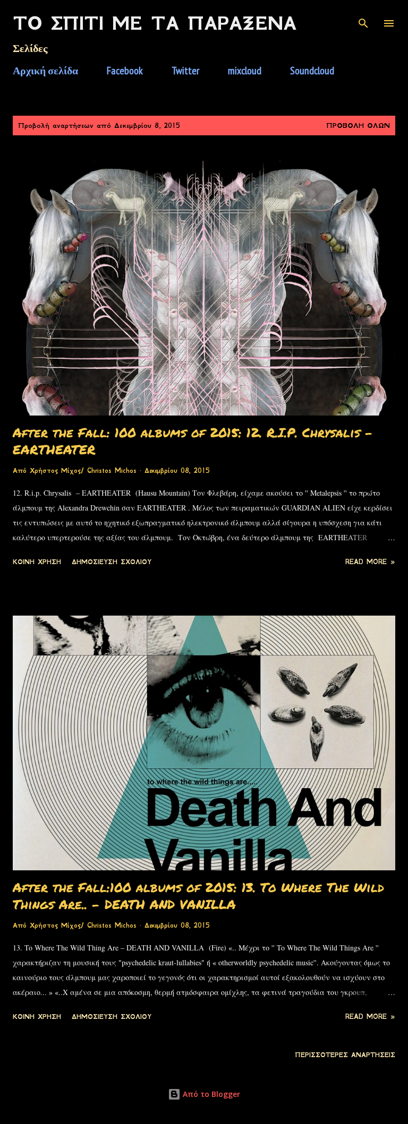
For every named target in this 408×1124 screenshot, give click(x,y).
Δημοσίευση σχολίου (111, 562)
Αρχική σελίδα (45, 70)
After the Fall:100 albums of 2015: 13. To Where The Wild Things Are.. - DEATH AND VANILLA (198, 895)
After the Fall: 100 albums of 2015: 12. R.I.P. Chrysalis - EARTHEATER (193, 441)
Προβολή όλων (358, 125)
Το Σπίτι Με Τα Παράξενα (154, 23)
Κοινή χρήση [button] (37, 562)
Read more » (370, 562)
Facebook (125, 70)
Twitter (185, 70)
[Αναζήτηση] (363, 19)
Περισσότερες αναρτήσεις (345, 1055)
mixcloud (244, 70)
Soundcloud (312, 70)
